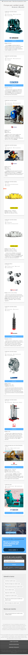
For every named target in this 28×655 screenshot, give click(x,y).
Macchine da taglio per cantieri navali (12, 583)
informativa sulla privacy (15, 568)
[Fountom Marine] (14, 509)
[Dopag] (14, 425)
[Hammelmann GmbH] (14, 207)
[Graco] (14, 37)
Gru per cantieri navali (9, 589)
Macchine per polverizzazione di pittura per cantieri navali (13, 599)
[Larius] (14, 377)
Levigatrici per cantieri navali (11, 595)
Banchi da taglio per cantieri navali (12, 603)
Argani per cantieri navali (10, 592)
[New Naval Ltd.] (14, 126)
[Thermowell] (14, 289)
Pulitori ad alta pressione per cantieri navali (13, 586)
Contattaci (14, 85)
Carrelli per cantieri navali (10, 580)
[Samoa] (14, 332)
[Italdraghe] (14, 463)
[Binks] (14, 82)
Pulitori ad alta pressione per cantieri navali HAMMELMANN (13, 614)
